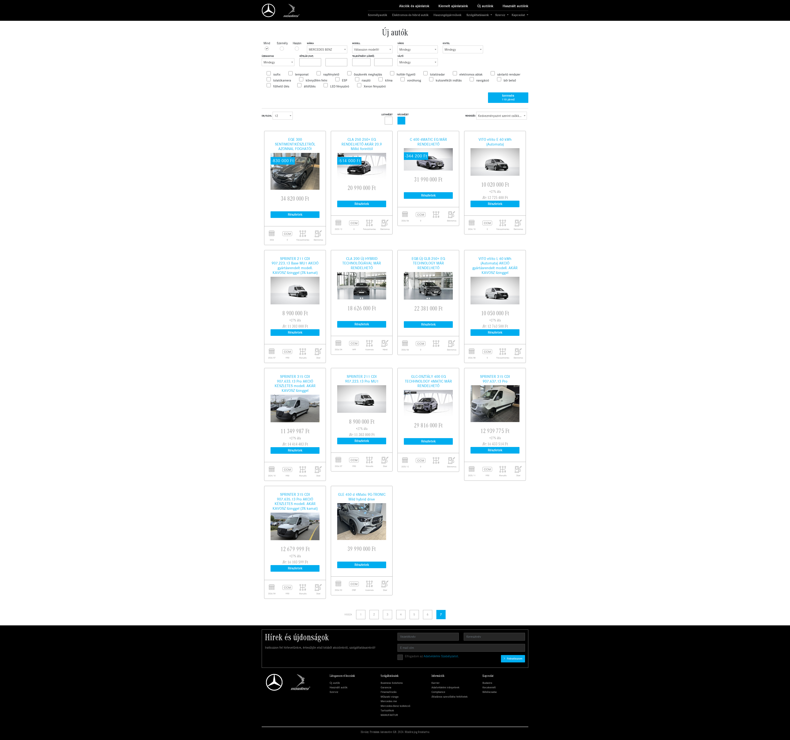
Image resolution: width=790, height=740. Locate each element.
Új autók (335, 683)
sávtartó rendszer (508, 74)
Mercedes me (389, 701)
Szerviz (334, 692)
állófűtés (310, 86)
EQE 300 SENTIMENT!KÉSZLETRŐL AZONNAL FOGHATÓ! (295, 144)
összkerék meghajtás (368, 74)
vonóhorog (414, 80)
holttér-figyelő (406, 74)
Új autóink (485, 6)
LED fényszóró (339, 86)
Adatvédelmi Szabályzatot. (441, 656)
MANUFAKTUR (389, 715)
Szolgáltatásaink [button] (478, 15)
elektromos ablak (471, 74)
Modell (356, 43)
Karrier (435, 683)
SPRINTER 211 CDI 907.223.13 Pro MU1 (362, 379)
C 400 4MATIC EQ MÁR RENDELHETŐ (428, 142)
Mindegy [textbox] (405, 49)
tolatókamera (282, 80)
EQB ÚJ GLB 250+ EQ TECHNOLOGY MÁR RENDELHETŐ (428, 263)
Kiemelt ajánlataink (453, 6)
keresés (508, 97)
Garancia (386, 687)
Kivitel (446, 43)
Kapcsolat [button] (519, 15)
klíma (389, 80)
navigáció (482, 80)
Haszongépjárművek (447, 15)
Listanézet (387, 114)
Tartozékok (387, 710)
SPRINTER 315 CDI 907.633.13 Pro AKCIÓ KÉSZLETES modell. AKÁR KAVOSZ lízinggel (295, 383)
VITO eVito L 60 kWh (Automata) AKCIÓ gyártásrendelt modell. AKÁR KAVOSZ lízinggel (495, 265)
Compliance (438, 692)
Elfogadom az (432, 656)
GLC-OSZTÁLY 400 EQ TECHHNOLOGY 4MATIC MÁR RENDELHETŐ (428, 381)
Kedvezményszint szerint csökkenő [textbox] (501, 116)
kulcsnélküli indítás (449, 80)
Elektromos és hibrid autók (410, 15)
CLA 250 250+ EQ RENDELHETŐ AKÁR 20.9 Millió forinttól (362, 144)
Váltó (400, 56)
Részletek (295, 214)
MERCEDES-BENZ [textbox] (320, 49)
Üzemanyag (268, 56)
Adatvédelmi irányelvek (445, 687)
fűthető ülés (281, 86)
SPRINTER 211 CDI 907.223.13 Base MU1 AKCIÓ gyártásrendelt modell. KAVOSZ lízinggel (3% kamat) (295, 265)
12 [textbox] (276, 116)
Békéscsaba (489, 692)
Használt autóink (515, 6)
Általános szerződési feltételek (449, 696)
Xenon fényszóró (375, 86)
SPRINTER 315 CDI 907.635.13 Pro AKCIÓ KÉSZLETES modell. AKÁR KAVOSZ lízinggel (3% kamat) (295, 501)
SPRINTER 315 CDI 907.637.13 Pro (495, 379)
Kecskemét (489, 687)
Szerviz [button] (500, 15)
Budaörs (487, 683)
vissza (348, 614)
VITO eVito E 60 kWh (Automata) (495, 142)
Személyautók (377, 15)
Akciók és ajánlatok (414, 6)
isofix (276, 74)
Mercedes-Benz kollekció (395, 706)
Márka (310, 43)
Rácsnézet (403, 114)
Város (400, 43)
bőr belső (510, 80)
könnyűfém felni (316, 80)
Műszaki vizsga (389, 696)
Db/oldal (267, 115)
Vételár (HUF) (306, 56)
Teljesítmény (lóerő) (363, 56)
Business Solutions (392, 683)
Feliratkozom (514, 658)
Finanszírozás (388, 692)
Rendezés (470, 115)
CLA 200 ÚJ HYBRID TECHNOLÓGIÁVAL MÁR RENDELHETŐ (361, 263)
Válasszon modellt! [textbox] (366, 49)
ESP (344, 80)
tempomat (302, 74)
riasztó (366, 80)
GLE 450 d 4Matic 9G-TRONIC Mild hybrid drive (362, 496)
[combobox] (327, 49)
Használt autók (338, 687)
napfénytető (331, 74)
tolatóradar (437, 74)
